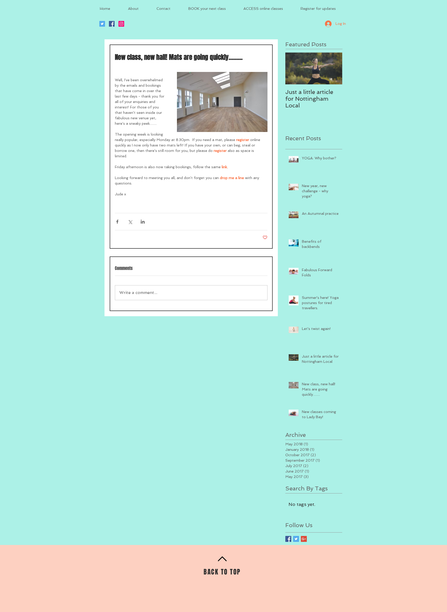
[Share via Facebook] (117, 221)
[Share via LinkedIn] (142, 221)
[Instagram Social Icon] (121, 24)
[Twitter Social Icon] (102, 24)
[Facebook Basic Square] (288, 539)
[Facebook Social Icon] (112, 24)
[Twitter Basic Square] (296, 539)
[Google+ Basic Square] (304, 539)
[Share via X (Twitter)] (130, 221)
